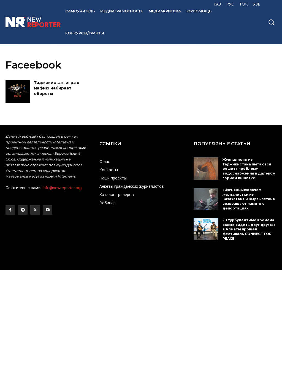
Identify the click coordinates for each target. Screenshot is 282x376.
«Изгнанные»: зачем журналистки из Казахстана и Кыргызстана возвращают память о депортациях (249, 199)
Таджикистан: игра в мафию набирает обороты (56, 88)
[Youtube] (47, 210)
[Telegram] (23, 210)
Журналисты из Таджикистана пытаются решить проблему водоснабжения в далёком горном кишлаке (249, 168)
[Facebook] (10, 210)
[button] (271, 22)
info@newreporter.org (62, 187)
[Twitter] (35, 210)
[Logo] (30, 22)
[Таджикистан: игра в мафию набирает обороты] (18, 91)
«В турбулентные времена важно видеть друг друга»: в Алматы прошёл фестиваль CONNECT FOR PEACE (249, 229)
